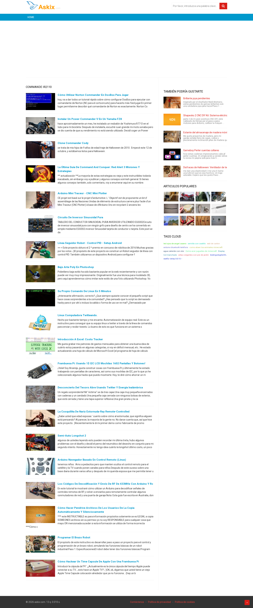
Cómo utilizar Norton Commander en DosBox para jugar (93, 94)
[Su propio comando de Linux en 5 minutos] (40, 298)
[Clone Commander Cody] (40, 150)
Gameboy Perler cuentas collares (201, 150)
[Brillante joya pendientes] (172, 102)
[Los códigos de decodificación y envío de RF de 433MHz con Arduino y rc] (40, 491)
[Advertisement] (126, 46)
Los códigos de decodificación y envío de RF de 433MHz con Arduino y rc (105, 483)
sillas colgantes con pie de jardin (193, 255)
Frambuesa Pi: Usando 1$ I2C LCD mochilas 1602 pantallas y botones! (101, 363)
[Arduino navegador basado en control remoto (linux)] (40, 467)
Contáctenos (137, 602)
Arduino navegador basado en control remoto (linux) (92, 459)
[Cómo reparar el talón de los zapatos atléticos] (202, 196)
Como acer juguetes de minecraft (201, 251)
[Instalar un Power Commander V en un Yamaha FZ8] (40, 126)
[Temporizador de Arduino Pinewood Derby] (171, 196)
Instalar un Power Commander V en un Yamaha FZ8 (90, 119)
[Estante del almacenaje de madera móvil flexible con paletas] (172, 136)
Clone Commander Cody (73, 143)
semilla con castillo (197, 244)
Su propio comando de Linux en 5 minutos (84, 291)
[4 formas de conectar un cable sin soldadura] (202, 221)
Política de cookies (185, 602)
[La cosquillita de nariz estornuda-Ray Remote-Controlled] (40, 419)
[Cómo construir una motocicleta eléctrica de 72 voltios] (187, 196)
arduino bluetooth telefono (176, 247)
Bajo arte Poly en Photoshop (76, 267)
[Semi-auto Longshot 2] (40, 443)
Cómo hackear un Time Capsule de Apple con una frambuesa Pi (98, 561)
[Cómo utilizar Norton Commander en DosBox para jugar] (40, 102)
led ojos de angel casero (175, 244)
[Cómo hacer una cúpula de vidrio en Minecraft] (171, 221)
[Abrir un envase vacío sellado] (187, 208)
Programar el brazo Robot (74, 537)
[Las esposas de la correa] (171, 208)
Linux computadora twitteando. (77, 315)
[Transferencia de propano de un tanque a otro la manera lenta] (218, 196)
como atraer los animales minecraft (205, 247)
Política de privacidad (159, 602)
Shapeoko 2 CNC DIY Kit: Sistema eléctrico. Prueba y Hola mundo (218, 115)
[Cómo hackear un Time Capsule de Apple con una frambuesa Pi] (40, 569)
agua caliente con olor (174, 251)
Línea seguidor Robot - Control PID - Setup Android (90, 243)
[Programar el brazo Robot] (40, 545)
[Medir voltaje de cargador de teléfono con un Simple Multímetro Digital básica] (187, 221)
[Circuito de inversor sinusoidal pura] (40, 224)
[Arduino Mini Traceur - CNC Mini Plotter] (40, 200)
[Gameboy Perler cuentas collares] (172, 154)
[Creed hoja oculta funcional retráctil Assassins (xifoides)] (218, 208)
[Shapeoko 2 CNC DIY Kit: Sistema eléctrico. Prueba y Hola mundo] (172, 119)
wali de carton (213, 244)
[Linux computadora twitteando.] (40, 322)
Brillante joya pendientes (196, 98)
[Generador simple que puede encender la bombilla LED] (218, 221)
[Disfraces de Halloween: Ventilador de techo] (172, 171)
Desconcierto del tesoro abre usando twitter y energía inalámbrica (100, 387)
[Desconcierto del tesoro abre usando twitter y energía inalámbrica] (40, 395)
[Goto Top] (247, 602)
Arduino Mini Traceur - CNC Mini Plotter (82, 193)
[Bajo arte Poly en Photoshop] (40, 274)
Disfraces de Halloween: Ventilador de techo (207, 167)
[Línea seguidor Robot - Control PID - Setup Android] (40, 250)
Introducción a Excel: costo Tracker (80, 339)
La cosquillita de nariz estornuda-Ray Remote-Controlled (93, 411)
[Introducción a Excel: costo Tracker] (40, 346)
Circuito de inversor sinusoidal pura (80, 217)
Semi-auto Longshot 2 (72, 435)
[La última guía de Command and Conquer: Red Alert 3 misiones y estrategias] (40, 174)
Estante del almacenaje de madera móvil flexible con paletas (216, 132)
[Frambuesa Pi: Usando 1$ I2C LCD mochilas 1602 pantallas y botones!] (40, 370)
